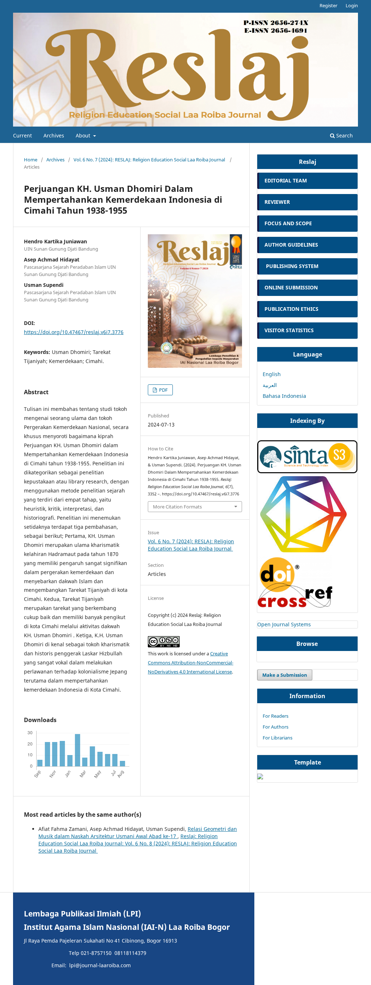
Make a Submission (284, 675)
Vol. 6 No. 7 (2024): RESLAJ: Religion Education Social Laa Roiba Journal (150, 159)
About (84, 135)
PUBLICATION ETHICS (291, 308)
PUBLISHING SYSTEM (292, 266)
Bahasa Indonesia (284, 395)
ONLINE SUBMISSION (291, 287)
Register (328, 5)
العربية (270, 385)
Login (352, 5)
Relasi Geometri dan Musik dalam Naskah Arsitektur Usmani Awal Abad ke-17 (137, 832)
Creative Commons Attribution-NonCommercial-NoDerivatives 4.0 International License (190, 662)
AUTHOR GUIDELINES (291, 244)
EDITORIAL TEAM (285, 180)
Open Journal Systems (284, 624)
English (272, 374)
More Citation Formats (177, 506)
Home (30, 159)
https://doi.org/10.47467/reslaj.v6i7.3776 (74, 332)
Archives (53, 135)
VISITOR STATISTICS (289, 330)
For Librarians (277, 737)
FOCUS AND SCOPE (288, 223)
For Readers (275, 716)
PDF (163, 390)
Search (344, 135)
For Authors (275, 727)
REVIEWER (277, 201)
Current (22, 135)
